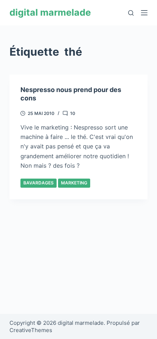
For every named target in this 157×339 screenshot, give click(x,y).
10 (72, 113)
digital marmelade (50, 12)
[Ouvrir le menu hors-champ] (144, 12)
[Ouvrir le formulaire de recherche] (131, 13)
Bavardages (38, 183)
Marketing (74, 183)
